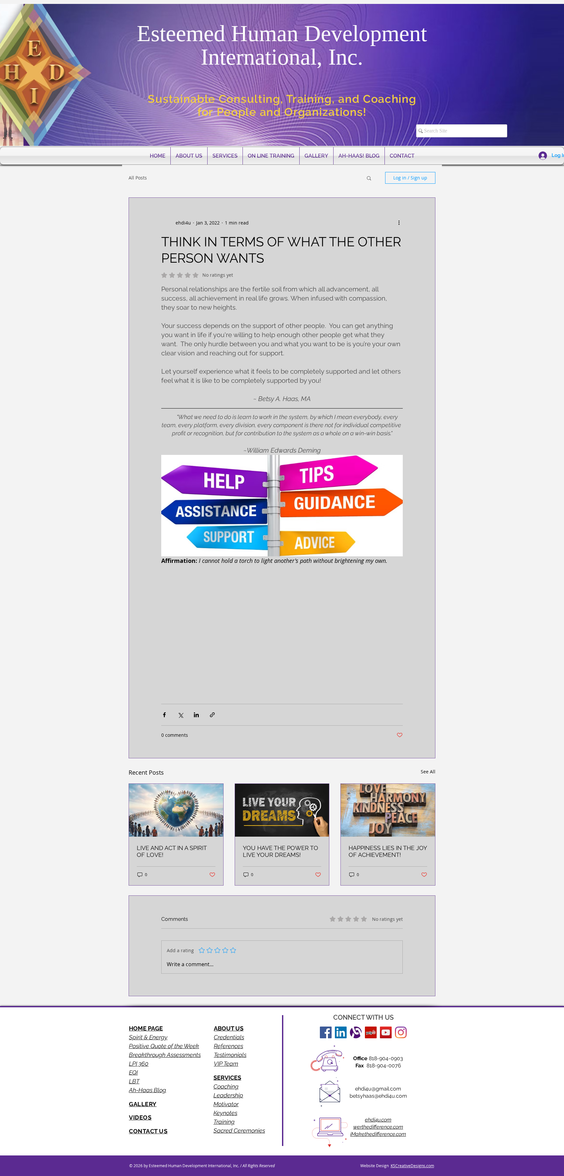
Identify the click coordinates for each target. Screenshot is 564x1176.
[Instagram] (401, 1032)
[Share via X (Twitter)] (180, 715)
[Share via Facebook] (164, 715)
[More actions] (399, 222)
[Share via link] (212, 715)
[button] (369, 177)
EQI (133, 1072)
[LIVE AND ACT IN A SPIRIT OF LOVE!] (176, 810)
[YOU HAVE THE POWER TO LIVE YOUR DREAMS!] (282, 810)
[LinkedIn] (341, 1032)
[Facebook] (326, 1032)
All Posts (138, 178)
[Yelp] (371, 1032)
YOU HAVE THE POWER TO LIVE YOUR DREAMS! (280, 851)
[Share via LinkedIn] (196, 715)
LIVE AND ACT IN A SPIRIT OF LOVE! (172, 851)
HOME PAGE (146, 1028)
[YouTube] (386, 1032)
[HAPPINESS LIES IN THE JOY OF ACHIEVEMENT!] (388, 810)
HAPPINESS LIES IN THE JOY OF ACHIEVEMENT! (388, 851)
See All (428, 771)
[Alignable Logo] (356, 1032)
